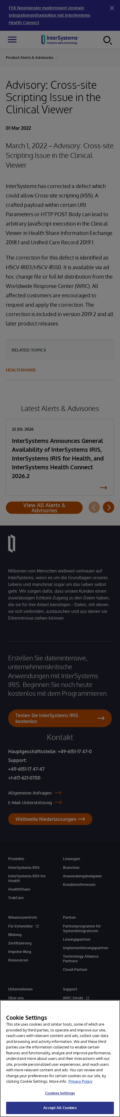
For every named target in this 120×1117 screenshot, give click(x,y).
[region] (60, 1058)
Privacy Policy (80, 1081)
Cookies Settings (60, 1093)
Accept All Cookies (59, 1107)
